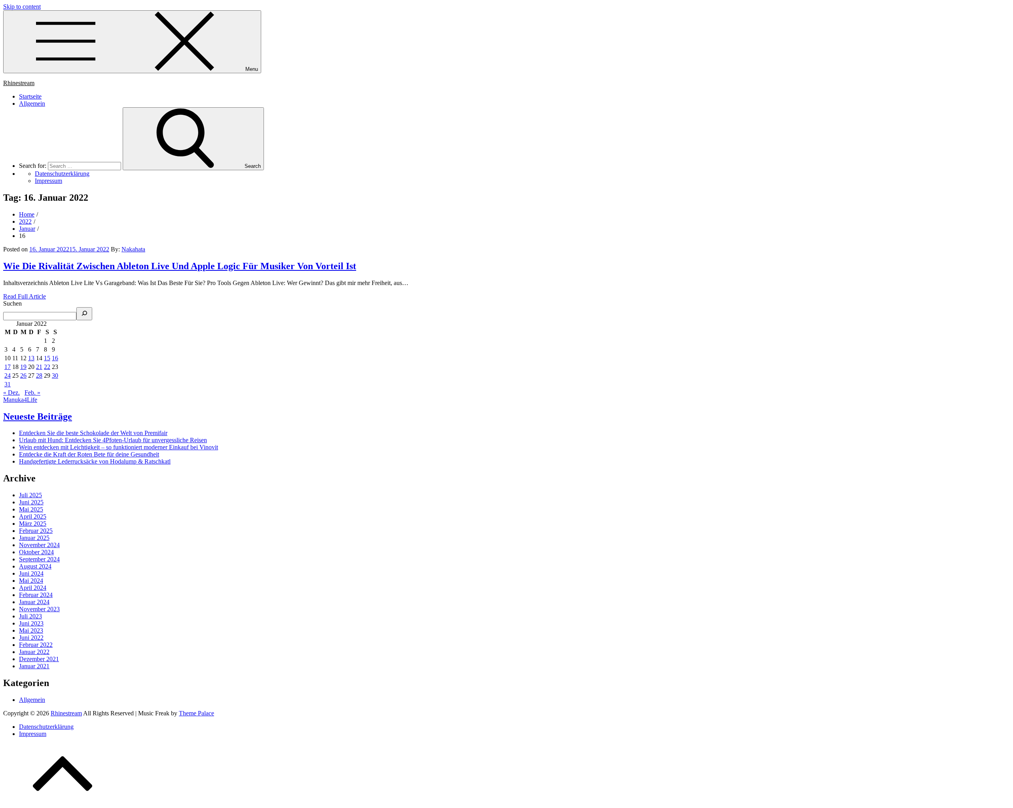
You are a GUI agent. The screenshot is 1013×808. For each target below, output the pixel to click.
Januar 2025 (34, 537)
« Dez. (11, 392)
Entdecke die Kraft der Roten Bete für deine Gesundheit (89, 454)
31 (7, 384)
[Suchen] (84, 313)
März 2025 (32, 523)
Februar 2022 (36, 644)
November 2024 (39, 545)
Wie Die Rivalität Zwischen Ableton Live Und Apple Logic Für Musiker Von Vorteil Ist (179, 266)
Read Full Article (24, 296)
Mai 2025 (31, 509)
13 (31, 358)
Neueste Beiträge (37, 416)
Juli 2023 (30, 616)
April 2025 (32, 516)
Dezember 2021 (39, 659)
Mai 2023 (31, 630)
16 (55, 358)
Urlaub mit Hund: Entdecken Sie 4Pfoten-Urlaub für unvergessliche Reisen (113, 440)
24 (7, 375)
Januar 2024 (34, 602)
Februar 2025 (36, 530)
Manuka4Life (20, 399)
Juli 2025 (30, 495)
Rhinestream (18, 83)
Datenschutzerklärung (46, 726)
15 (47, 358)
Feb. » (32, 392)
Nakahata (133, 249)
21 (39, 366)
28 (39, 375)
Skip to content (22, 6)
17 (7, 366)
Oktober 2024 (36, 552)
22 (47, 366)
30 (55, 375)
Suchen (12, 303)
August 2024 (35, 566)
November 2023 (39, 609)
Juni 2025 (31, 502)
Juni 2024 (31, 573)
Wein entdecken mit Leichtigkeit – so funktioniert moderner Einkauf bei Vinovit (118, 447)
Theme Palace (196, 713)
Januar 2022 (34, 651)
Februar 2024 (36, 594)
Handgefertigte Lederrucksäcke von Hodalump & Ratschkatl (95, 461)
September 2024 (39, 559)
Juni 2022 (31, 637)
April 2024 (32, 587)
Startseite (30, 96)
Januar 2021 (34, 666)
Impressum (32, 733)
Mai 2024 (31, 580)
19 (23, 366)
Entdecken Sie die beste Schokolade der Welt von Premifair (93, 433)
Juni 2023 (31, 623)
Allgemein (32, 103)
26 (23, 375)
